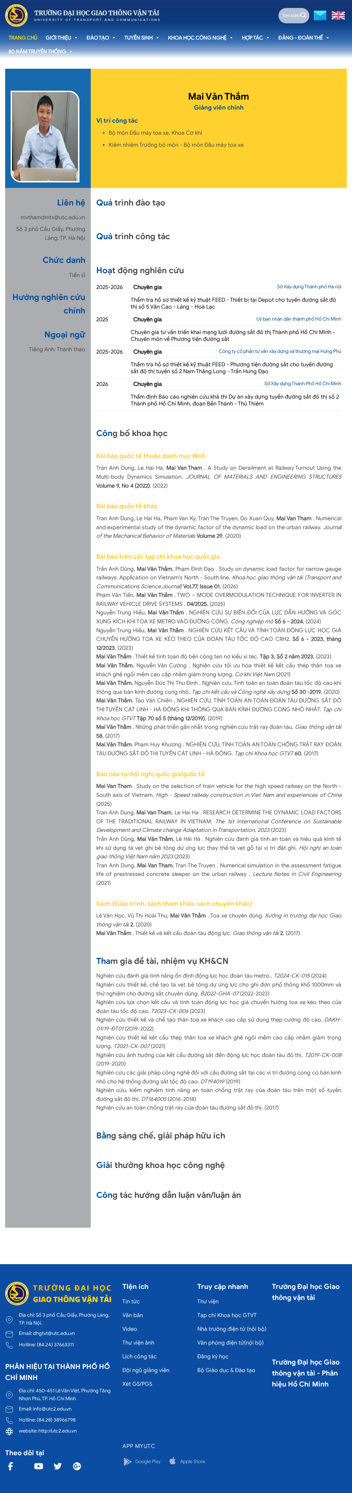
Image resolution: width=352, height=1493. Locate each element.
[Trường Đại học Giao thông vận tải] (82, 15)
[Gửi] (303, 15)
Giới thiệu (58, 38)
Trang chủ (23, 38)
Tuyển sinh (138, 38)
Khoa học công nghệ (197, 38)
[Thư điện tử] (319, 15)
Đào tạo (98, 38)
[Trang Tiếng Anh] (336, 15)
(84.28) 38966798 (56, 1420)
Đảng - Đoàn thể (300, 38)
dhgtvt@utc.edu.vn (54, 1333)
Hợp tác (252, 38)
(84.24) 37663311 (55, 1344)
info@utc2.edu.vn (52, 1409)
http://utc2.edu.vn (57, 1431)
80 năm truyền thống (37, 51)
